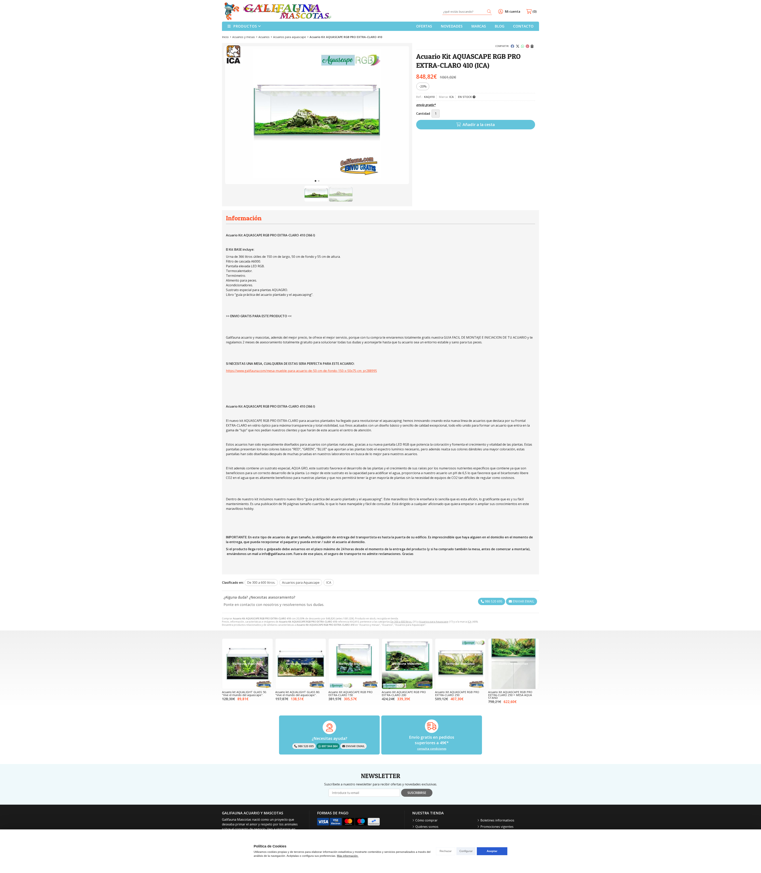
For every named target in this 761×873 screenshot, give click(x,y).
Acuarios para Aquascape (433, 621)
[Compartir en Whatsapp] (522, 46)
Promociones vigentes (496, 826)
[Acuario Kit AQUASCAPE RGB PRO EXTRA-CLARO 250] (460, 664)
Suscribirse (416, 793)
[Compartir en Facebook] (512, 46)
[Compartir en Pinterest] (527, 46)
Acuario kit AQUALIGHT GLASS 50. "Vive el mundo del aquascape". (244, 693)
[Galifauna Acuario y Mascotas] (277, 11)
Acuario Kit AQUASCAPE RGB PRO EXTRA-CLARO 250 (457, 693)
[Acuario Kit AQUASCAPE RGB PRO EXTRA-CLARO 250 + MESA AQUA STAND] (513, 664)
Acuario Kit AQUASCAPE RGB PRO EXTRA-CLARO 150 (350, 693)
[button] (315, 181)
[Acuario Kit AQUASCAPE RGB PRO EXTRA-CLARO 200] (407, 664)
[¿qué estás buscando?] (467, 11)
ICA (469, 621)
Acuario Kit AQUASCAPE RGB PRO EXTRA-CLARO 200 (404, 693)
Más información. (348, 855)
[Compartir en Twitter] (517, 46)
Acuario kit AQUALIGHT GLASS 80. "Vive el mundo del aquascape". (297, 693)
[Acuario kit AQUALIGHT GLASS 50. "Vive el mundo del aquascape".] (247, 664)
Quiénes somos (426, 826)
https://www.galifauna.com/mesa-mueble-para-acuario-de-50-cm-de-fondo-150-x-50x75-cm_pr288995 (301, 371)
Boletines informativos (497, 820)
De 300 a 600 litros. (401, 621)
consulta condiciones (431, 749)
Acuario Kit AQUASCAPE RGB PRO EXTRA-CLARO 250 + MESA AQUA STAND (510, 695)
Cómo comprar (426, 820)
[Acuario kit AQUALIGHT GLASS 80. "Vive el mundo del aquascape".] (300, 664)
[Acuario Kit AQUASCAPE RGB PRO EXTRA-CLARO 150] (354, 664)
